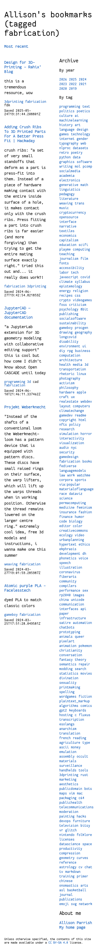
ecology (66, 535)
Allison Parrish (75, 923)
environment (69, 346)
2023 (63, 84)
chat (88, 867)
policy (75, 424)
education (67, 244)
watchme (83, 475)
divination (68, 678)
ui (84, 346)
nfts (63, 424)
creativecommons (73, 530)
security (67, 452)
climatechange (71, 410)
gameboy (11, 614)
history (66, 125)
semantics (67, 664)
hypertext (67, 544)
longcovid (67, 337)
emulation (67, 752)
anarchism (67, 728)
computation (69, 355)
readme (80, 415)
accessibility (71, 268)
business (82, 350)
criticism (77, 304)
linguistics (69, 189)
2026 (63, 79)
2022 (73, 84)
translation (69, 733)
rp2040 (65, 595)
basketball (76, 890)
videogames (82, 300)
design (82, 129)
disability (68, 341)
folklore (84, 834)
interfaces (68, 609)
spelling (67, 692)
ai (77, 115)
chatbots (67, 627)
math (84, 185)
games (64, 134)
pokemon (85, 646)
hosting (66, 715)
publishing (68, 314)
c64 (81, 798)
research (67, 429)
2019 (73, 88)
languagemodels (72, 470)
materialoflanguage (76, 489)
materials (67, 761)
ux (73, 397)
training (67, 876)
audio (64, 447)
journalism (68, 258)
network (85, 904)
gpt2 (63, 710)
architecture (70, 360)
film (84, 258)
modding (66, 669)
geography (83, 332)
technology (80, 134)
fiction (85, 696)
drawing (66, 332)
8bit (84, 309)
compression (69, 853)
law (62, 475)
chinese (66, 881)
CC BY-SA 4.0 (58, 942)
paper (64, 613)
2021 (83, 84)
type (86, 742)
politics (67, 111)
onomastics (68, 885)
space (87, 844)
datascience (69, 844)
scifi (83, 244)
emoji (64, 904)
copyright (67, 420)
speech (65, 563)
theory (80, 659)
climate (66, 281)
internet (67, 138)
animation (67, 646)
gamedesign (68, 457)
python (65, 157)
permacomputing (72, 503)
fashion (85, 512)
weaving (11, 564)
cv (80, 867)
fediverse (67, 466)
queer (79, 636)
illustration (70, 567)
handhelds (67, 770)
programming (14, 381)
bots (88, 788)
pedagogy (67, 194)
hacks (81, 816)
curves (82, 858)
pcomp (87, 166)
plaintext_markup (74, 701)
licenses (67, 839)
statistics (68, 673)
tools (83, 770)
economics (67, 235)
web (83, 143)
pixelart (67, 641)
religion (80, 291)
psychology (68, 309)
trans (79, 203)
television (68, 825)
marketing (67, 779)
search (80, 669)
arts (84, 885)
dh (84, 553)
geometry (67, 858)
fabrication (35, 101)
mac (80, 793)
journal (66, 894)
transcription (71, 719)
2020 (63, 88)
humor (79, 516)
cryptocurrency (72, 212)
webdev (86, 401)
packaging (67, 798)
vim (72, 793)
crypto (65, 300)
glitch (71, 830)
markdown (73, 871)
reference (67, 862)
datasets (80, 148)
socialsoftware (72, 318)
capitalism (68, 240)
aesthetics (68, 784)
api (83, 609)
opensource (68, 217)
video (79, 535)
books (87, 461)
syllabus (82, 281)
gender (82, 138)
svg (74, 904)
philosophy (68, 387)
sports (80, 480)
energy (65, 291)
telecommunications (76, 807)
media (77, 364)
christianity (70, 650)
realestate (68, 401)
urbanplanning (71, 539)
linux (81, 374)
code (63, 521)
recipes (66, 295)
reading (79, 738)
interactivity (71, 438)
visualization (71, 443)
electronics (69, 180)
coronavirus (69, 572)
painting (67, 816)
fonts (64, 263)
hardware (67, 392)
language (67, 129)
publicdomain (70, 788)
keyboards (77, 710)
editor (65, 526)
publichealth (70, 802)
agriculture (69, 742)
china (64, 599)
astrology (67, 867)
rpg (70, 350)
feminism (84, 507)
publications (70, 899)
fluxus (84, 715)
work (71, 475)
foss (63, 304)
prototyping (69, 632)
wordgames (67, 696)
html (82, 420)
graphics (67, 162)
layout (65, 406)
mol (78, 166)
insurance (67, 512)
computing (81, 249)
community (67, 581)
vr (61, 830)
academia (67, 175)
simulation (68, 433)
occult (82, 756)
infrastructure (72, 618)
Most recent (16, 46)
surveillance (70, 765)
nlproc (65, 148)
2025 (73, 79)
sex (85, 590)
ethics (84, 544)
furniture (81, 821)
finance (66, 516)
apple (81, 392)
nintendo (67, 834)
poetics (83, 111)
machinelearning (73, 120)
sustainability (72, 323)
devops (65, 821)
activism (67, 383)
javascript (68, 277)
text (86, 106)
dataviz (75, 493)
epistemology (70, 286)
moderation (68, 811)
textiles (67, 231)
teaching (67, 254)
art (78, 125)
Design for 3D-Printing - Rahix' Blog (22, 67)
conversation (70, 655)
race (63, 493)
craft (64, 397)
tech (75, 272)
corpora (66, 480)
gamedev (66, 415)
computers (81, 406)
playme (65, 249)
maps (63, 793)
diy (62, 350)
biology (75, 521)
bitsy (85, 825)
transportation (72, 369)
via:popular (69, 484)
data (77, 157)
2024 (83, 79)
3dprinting (13, 101)
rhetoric (67, 374)
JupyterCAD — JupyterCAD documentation (18, 312)
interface (67, 221)
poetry (76, 152)
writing (66, 166)
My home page (72, 927)
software (84, 162)
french (65, 738)
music (64, 208)
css (78, 295)
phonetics (67, 558)
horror (86, 433)
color (77, 526)
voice (83, 558)
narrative (67, 226)
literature (68, 198)
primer (82, 876)
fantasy (66, 659)
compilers (67, 586)
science (66, 498)
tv (61, 871)
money (76, 747)
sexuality (67, 682)
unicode (77, 599)
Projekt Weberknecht (25, 407)
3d (29, 381)
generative (68, 185)
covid (85, 277)
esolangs (67, 724)
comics (86, 705)
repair (84, 664)
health (65, 364)
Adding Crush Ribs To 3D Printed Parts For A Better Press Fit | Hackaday (25, 134)
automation (82, 622)
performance (69, 590)
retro (64, 152)
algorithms (68, 705)
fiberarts (67, 576)
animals (66, 636)
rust (84, 775)
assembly (67, 756)
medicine (67, 507)
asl (62, 890)
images (78, 595)
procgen (81, 327)
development (69, 553)
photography (69, 378)
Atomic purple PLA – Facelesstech (25, 588)
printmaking (69, 687)
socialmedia (69, 171)
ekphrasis (67, 549)
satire (65, 622)
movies (86, 673)
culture (66, 115)
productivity (70, 848)
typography (68, 143)
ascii (64, 747)
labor (64, 272)
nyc (74, 447)
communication (71, 604)
